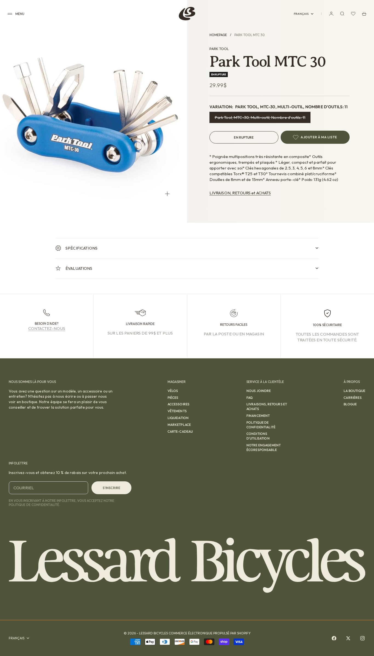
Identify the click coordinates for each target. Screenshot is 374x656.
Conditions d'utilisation (258, 436)
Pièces (173, 398)
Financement (258, 416)
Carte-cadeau (180, 431)
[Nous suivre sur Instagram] (362, 638)
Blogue (350, 404)
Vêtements (177, 411)
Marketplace (179, 425)
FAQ (249, 398)
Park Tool (219, 48)
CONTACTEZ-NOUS (46, 328)
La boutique (354, 391)
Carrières (352, 398)
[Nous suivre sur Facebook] (334, 638)
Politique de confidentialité (260, 424)
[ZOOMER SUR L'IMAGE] (167, 194)
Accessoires (179, 404)
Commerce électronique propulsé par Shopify (210, 633)
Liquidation (178, 418)
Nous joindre (258, 391)
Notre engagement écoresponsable (263, 447)
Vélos (173, 391)
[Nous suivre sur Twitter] (348, 638)
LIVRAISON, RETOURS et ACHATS (240, 192)
